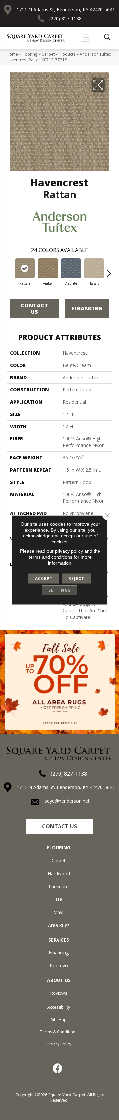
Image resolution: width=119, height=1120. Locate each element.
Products (67, 54)
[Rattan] (24, 268)
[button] (59, 826)
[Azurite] (71, 268)
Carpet (48, 54)
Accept (44, 578)
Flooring (30, 54)
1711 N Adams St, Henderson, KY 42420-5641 (66, 9)
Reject (76, 578)
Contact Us (34, 308)
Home (12, 54)
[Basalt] (94, 268)
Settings (59, 590)
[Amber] (48, 268)
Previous (10, 269)
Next (109, 269)
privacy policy (69, 551)
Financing (87, 308)
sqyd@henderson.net (67, 801)
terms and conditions (50, 557)
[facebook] (58, 1068)
